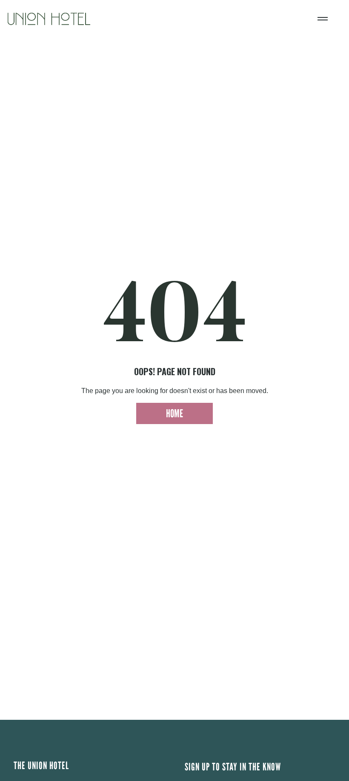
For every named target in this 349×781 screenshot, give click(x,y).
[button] (322, 19)
